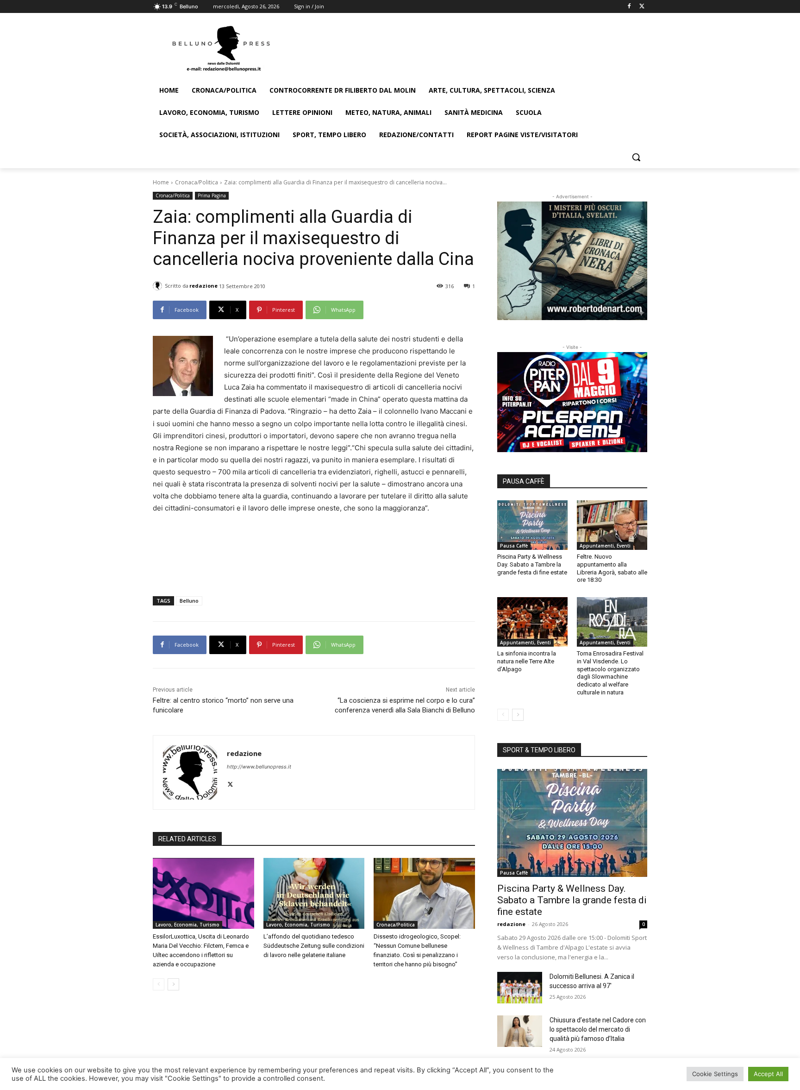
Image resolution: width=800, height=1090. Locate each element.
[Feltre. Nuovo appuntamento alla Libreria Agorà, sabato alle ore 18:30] (612, 524)
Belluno (189, 600)
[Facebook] (629, 6)
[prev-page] (158, 984)
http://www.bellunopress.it (259, 766)
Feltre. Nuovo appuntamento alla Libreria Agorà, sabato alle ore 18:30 (612, 568)
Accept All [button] (768, 1073)
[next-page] (173, 984)
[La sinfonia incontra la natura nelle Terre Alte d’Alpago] (532, 621)
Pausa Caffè (514, 545)
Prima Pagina (212, 195)
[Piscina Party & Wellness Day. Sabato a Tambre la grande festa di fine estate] (532, 524)
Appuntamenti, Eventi (605, 545)
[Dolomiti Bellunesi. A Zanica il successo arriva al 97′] (519, 987)
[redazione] (159, 285)
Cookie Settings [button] (715, 1073)
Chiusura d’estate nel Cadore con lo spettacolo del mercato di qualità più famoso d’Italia (598, 1029)
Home (161, 182)
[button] (636, 157)
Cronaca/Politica (196, 182)
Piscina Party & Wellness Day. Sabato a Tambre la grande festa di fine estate (532, 564)
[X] (642, 6)
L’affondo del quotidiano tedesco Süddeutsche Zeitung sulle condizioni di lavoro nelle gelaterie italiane (313, 945)
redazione (203, 285)
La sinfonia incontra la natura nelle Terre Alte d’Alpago (526, 661)
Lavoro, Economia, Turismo (187, 924)
